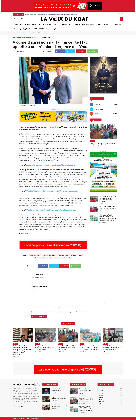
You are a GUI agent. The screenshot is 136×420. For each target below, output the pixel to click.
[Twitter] (19, 19)
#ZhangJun (52, 257)
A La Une (19, 32)
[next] (122, 14)
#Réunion (45, 257)
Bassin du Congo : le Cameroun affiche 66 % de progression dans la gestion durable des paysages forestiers (112, 348)
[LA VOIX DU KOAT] (25, 276)
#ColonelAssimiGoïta (63, 255)
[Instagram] (16, 19)
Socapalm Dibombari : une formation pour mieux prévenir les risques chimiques (107, 198)
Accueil (14, 32)
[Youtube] (22, 19)
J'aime (115, 104)
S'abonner (114, 113)
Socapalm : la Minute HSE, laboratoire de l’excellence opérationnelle (102, 144)
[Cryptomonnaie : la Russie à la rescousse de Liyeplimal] (46, 399)
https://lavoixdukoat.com (37, 277)
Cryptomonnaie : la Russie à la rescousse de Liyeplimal (59, 397)
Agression (59, 257)
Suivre (115, 109)
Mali (65, 257)
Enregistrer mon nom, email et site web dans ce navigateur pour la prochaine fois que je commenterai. (61, 312)
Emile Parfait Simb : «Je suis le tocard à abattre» (60, 389)
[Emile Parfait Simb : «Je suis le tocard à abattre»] (46, 391)
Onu (70, 257)
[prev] (119, 14)
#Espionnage (73, 255)
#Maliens (81, 255)
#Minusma (37, 257)
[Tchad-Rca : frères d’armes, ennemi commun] (46, 407)
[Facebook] (14, 19)
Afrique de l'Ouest (25, 37)
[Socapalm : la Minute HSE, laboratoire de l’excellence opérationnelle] (103, 131)
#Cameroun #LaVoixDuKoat (49, 255)
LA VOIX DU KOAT (20, 51)
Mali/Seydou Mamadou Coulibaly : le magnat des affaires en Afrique (51, 210)
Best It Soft (40, 418)
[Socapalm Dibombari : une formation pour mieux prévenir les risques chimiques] (94, 199)
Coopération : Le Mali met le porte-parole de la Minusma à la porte (50, 165)
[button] (121, 19)
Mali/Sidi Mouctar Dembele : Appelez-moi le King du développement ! (52, 191)
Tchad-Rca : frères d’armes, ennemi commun (59, 405)
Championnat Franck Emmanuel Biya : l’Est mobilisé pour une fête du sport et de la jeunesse (51, 14)
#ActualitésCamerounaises (34, 255)
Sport (91, 219)
